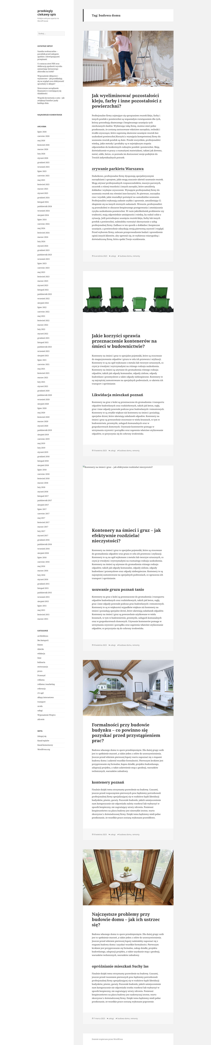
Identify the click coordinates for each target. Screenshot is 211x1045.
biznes (40, 645)
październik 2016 (44, 544)
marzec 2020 (42, 421)
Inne (39, 658)
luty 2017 (41, 531)
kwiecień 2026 (43, 145)
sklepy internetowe (45, 697)
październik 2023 (44, 254)
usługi (40, 710)
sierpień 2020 (43, 404)
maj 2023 (41, 272)
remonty (136, 256)
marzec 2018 (42, 483)
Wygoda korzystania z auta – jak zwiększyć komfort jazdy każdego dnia (50, 100)
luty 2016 (41, 575)
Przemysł (41, 675)
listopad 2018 (43, 461)
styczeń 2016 (42, 579)
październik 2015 (44, 592)
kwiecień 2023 (43, 276)
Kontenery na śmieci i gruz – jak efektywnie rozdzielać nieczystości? (126, 535)
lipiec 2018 (41, 470)
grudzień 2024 (43, 197)
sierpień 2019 (43, 434)
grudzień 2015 (43, 584)
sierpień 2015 (43, 601)
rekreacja (41, 688)
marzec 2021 (42, 377)
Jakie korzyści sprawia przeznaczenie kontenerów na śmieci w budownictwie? (124, 341)
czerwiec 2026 (43, 136)
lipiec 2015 (41, 606)
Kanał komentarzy (45, 745)
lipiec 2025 (41, 171)
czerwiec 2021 (43, 364)
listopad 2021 (43, 342)
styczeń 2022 (42, 333)
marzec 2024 (42, 237)
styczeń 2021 (42, 386)
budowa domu (126, 256)
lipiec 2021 (41, 360)
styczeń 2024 (42, 246)
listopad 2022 (43, 290)
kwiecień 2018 (43, 478)
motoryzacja (42, 666)
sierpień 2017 (43, 505)
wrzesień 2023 (43, 259)
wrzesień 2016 (43, 549)
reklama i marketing (46, 684)
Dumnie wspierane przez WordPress (107, 1039)
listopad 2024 (43, 202)
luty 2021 (41, 382)
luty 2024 (41, 241)
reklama (41, 680)
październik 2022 (44, 294)
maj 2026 (41, 140)
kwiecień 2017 (43, 522)
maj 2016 (41, 566)
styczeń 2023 (42, 285)
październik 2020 (44, 395)
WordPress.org (43, 749)
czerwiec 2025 (43, 175)
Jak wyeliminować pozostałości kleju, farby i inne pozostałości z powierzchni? (127, 100)
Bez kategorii (42, 640)
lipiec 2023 (41, 263)
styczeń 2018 (42, 491)
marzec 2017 (42, 527)
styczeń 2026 (42, 158)
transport (41, 702)
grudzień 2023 (43, 250)
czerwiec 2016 (43, 562)
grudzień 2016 (43, 540)
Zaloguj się (41, 736)
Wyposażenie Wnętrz (46, 715)
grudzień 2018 (43, 456)
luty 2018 (41, 487)
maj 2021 (41, 369)
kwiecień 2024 (43, 233)
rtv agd (40, 693)
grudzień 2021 (43, 338)
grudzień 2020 (43, 391)
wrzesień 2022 (43, 298)
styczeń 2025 (42, 193)
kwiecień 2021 (43, 373)
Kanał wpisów (43, 740)
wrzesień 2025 (43, 167)
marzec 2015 (42, 619)
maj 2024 (41, 228)
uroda (40, 706)
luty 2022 (41, 329)
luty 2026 (41, 154)
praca (39, 671)
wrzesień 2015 (43, 597)
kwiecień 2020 (43, 417)
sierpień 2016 (43, 553)
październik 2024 (44, 206)
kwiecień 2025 (43, 184)
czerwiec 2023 (43, 268)
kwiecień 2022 (43, 320)
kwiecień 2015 (43, 614)
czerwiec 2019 (43, 439)
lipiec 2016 (41, 557)
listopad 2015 (43, 588)
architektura (42, 636)
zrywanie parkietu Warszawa (118, 168)
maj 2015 (41, 610)
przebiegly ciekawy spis (46, 12)
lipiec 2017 (41, 509)
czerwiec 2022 (43, 312)
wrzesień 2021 (43, 351)
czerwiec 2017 (43, 513)
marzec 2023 (42, 281)
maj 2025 (41, 180)
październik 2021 (44, 347)
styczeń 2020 (42, 426)
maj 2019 (41, 443)
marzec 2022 (42, 325)
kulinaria (41, 662)
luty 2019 (41, 448)
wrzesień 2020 (43, 399)
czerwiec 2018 (43, 474)
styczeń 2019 (42, 452)
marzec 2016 (42, 570)
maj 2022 (41, 316)
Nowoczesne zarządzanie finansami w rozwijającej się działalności (49, 91)
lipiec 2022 (41, 307)
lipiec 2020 (41, 408)
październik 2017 (44, 500)
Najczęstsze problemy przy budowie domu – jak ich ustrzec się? (126, 919)
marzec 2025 (42, 189)
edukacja (41, 653)
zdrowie (40, 719)
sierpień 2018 (43, 465)
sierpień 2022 (43, 303)
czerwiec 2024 (43, 224)
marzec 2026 (42, 149)
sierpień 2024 (43, 215)
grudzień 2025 (43, 162)
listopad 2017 (43, 496)
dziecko (40, 649)
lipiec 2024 (41, 219)
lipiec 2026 (41, 132)
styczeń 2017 (42, 535)
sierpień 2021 (43, 355)
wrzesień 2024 (43, 211)
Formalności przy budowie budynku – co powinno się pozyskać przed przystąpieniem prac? (126, 732)
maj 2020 (41, 412)
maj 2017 (41, 518)
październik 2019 (44, 430)
